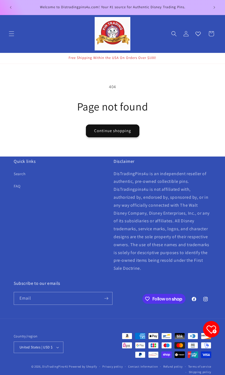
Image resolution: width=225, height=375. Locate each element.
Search (20, 173)
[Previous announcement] (11, 7)
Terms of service (199, 366)
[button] (11, 34)
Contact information (143, 366)
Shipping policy (200, 372)
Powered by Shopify (83, 366)
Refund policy (173, 366)
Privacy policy (112, 366)
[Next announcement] (214, 7)
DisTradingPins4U (55, 366)
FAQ (17, 186)
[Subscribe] (106, 298)
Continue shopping (112, 130)
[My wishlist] (198, 34)
